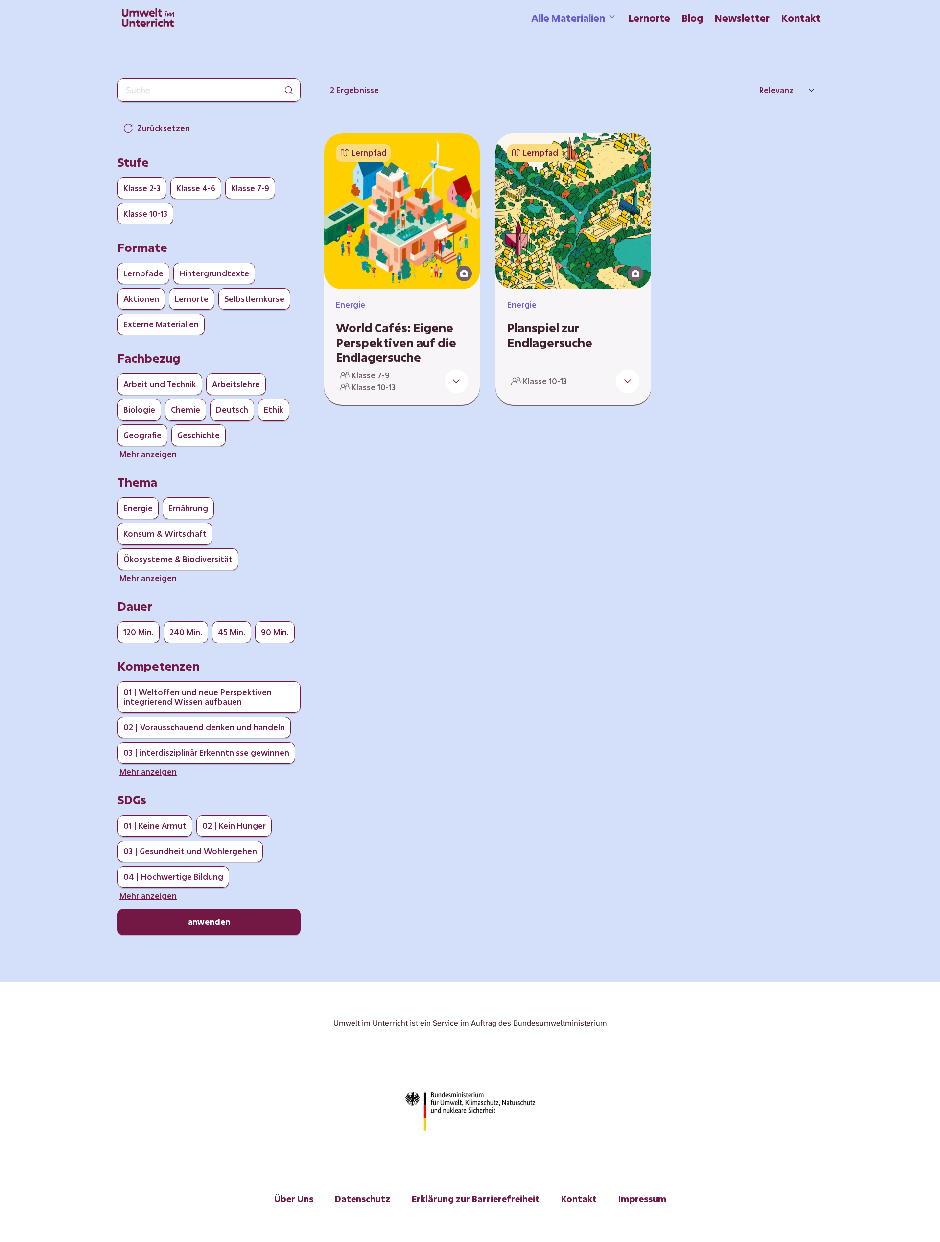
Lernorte (649, 17)
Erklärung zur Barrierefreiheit (476, 1199)
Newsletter (742, 17)
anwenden (209, 922)
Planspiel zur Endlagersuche (549, 335)
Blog (692, 17)
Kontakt (801, 17)
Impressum (642, 1199)
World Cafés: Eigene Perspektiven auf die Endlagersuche (396, 343)
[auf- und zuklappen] (456, 381)
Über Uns (293, 1199)
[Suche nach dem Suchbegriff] (289, 90)
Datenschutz (362, 1199)
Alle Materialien (568, 17)
